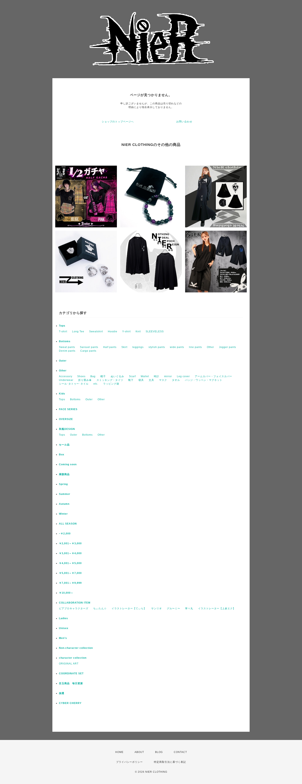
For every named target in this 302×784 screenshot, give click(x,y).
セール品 (64, 444)
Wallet (145, 376)
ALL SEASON (68, 523)
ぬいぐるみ (117, 376)
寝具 (141, 380)
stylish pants (157, 347)
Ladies (63, 618)
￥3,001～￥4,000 (70, 553)
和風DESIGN (67, 429)
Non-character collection (76, 648)
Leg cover (183, 376)
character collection (72, 657)
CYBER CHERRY (70, 703)
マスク (163, 380)
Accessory (65, 376)
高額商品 (64, 474)
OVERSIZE (66, 419)
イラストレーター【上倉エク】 (216, 608)
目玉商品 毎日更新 (71, 683)
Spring (63, 484)
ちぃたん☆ (100, 608)
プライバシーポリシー (129, 762)
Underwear (66, 380)
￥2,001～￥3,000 (70, 543)
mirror (168, 376)
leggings (138, 347)
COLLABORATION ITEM (74, 602)
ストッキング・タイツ (110, 380)
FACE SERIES (68, 409)
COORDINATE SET (71, 673)
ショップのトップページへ (118, 121)
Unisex (63, 628)
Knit (138, 331)
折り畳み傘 (85, 380)
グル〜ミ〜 (173, 608)
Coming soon (68, 464)
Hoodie (112, 331)
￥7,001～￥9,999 (70, 583)
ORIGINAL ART (68, 663)
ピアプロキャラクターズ (73, 608)
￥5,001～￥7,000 (70, 573)
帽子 (103, 376)
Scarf (132, 376)
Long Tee (78, 331)
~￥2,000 (65, 533)
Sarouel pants (89, 347)
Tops (62, 325)
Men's (63, 638)
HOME (119, 752)
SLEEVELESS (155, 331)
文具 (151, 380)
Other (210, 347)
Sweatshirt (96, 331)
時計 (156, 376)
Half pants (109, 347)
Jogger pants (227, 347)
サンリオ (156, 608)
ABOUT (139, 752)
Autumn (64, 504)
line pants (195, 347)
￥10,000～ (66, 592)
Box (61, 454)
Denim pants (67, 350)
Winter (63, 513)
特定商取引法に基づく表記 (170, 762)
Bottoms (64, 341)
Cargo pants (88, 350)
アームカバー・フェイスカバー (213, 376)
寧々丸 (189, 608)
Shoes (81, 376)
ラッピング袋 (111, 383)
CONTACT (180, 752)
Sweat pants (67, 347)
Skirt (124, 347)
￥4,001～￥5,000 (70, 563)
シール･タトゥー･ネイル (74, 383)
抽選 (61, 693)
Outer (63, 360)
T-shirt (63, 331)
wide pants (177, 347)
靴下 (131, 380)
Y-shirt (126, 331)
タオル (176, 380)
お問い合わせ (184, 121)
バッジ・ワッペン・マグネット (203, 380)
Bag (93, 376)
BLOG (159, 752)
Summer (64, 494)
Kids (62, 393)
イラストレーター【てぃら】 (129, 608)
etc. (95, 383)
